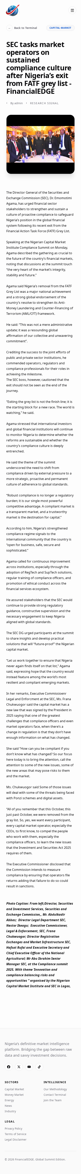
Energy (9, 1100)
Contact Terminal (55, 1095)
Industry (10, 1111)
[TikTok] (39, 1067)
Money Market (14, 1095)
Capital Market (14, 1089)
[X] (19, 1067)
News (8, 1106)
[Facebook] (9, 1067)
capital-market (60, 27)
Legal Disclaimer (16, 1139)
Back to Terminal (22, 28)
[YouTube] (29, 1067)
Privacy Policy (13, 1128)
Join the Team (53, 1100)
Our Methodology (55, 1089)
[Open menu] (72, 10)
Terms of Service (15, 1134)
